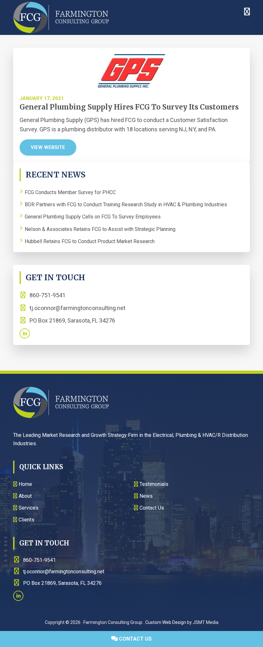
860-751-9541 (46, 295)
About (25, 496)
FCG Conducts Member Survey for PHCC (70, 192)
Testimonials (154, 484)
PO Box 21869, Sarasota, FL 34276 (71, 320)
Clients (26, 520)
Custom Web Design (165, 622)
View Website (48, 147)
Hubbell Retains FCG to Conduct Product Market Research (90, 241)
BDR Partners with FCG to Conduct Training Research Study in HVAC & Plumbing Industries (126, 204)
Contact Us (135, 639)
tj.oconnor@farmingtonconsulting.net (77, 308)
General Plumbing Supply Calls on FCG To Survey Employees (93, 217)
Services (28, 508)
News (146, 496)
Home (25, 484)
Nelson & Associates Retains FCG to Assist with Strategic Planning (100, 229)
